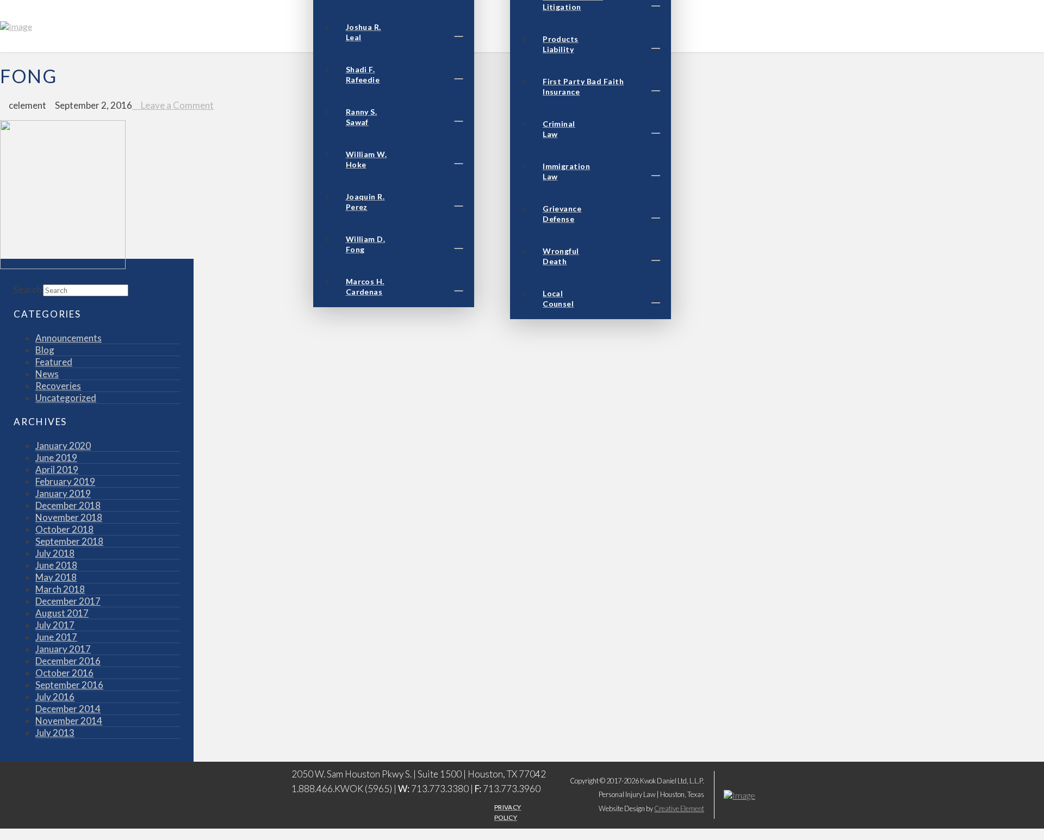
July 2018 (54, 553)
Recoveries (58, 385)
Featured (53, 362)
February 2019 (65, 481)
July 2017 (54, 625)
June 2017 (56, 637)
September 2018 (69, 541)
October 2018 (64, 529)
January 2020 (63, 445)
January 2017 (63, 649)
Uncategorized (65, 397)
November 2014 (68, 720)
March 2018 (60, 589)
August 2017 (62, 613)
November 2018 (68, 517)
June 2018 (56, 565)
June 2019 (56, 457)
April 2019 (56, 469)
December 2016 (68, 661)
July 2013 (54, 732)
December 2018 (68, 505)
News (47, 373)
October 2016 (64, 673)
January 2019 (63, 493)
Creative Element (679, 808)
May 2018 (56, 577)
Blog (44, 350)
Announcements (68, 338)
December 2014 (68, 708)
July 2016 (54, 696)
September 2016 (69, 684)
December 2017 (68, 601)
